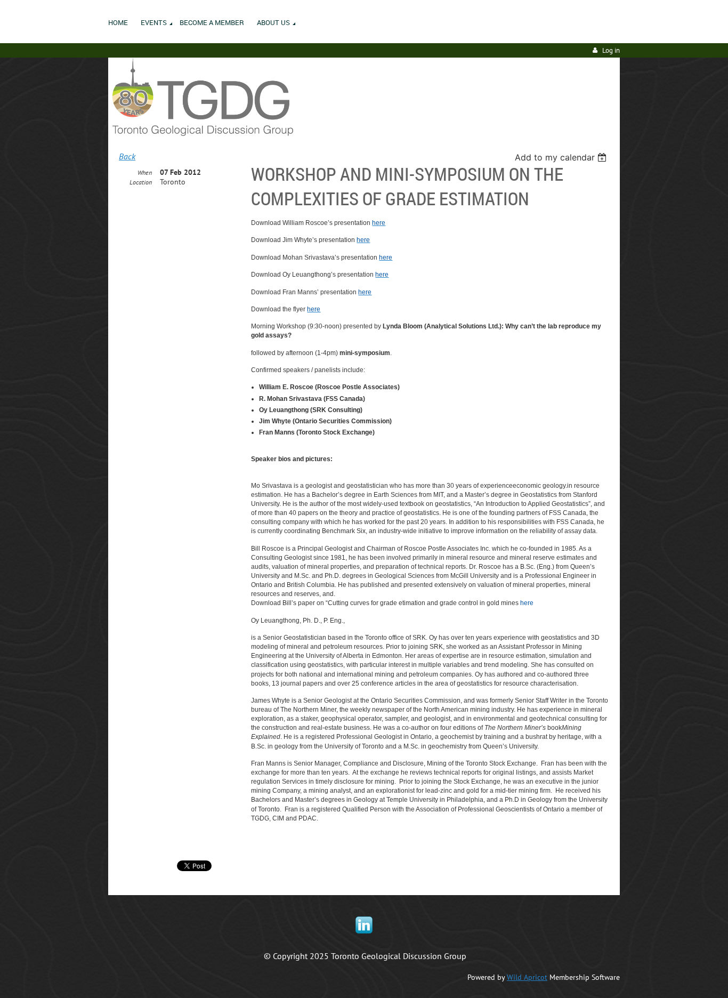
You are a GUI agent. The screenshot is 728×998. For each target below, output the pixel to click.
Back (127, 156)
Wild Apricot (527, 977)
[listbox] (562, 157)
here (526, 603)
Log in (611, 50)
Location (141, 182)
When (144, 172)
